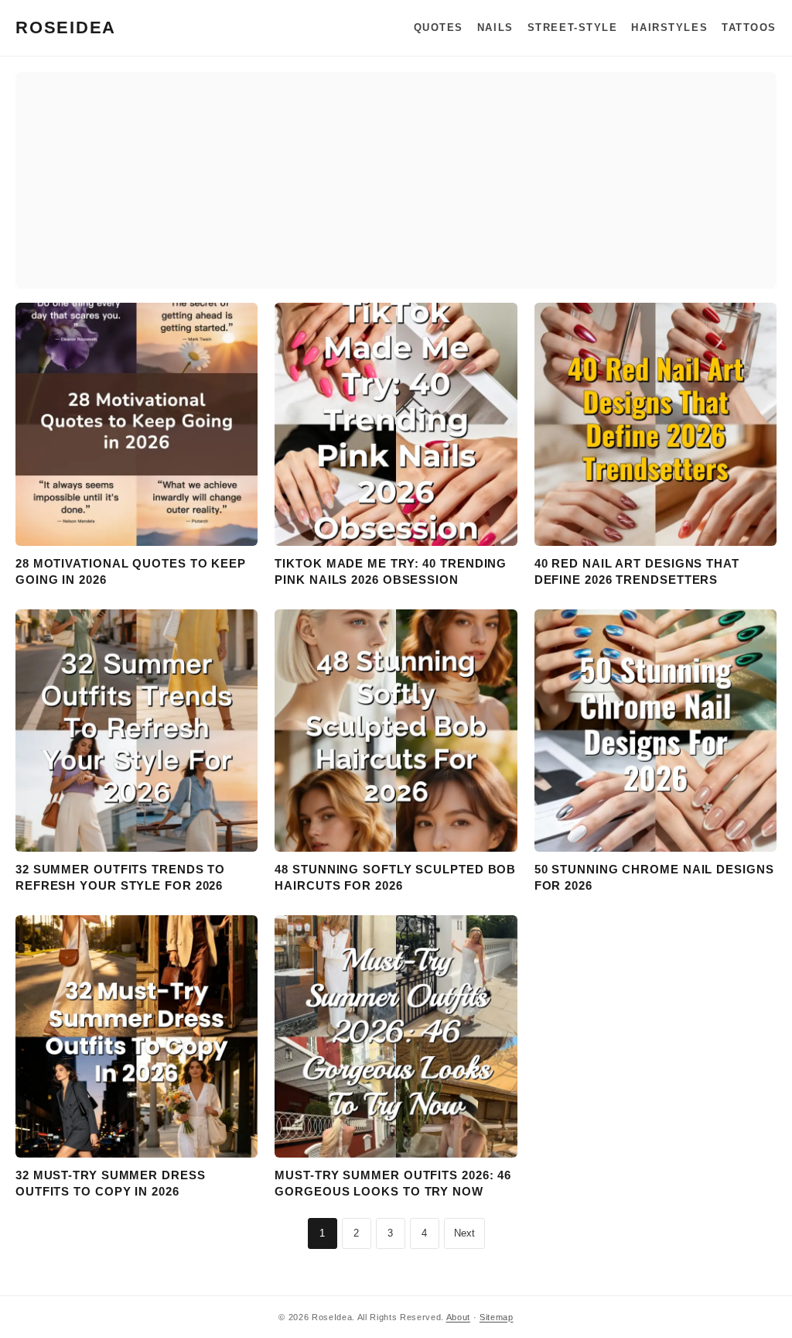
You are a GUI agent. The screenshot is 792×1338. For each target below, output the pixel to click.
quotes (438, 27)
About (458, 1317)
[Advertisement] (396, 180)
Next (464, 1233)
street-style (572, 27)
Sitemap (497, 1317)
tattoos (749, 27)
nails (495, 27)
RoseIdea (65, 27)
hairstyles (669, 27)
